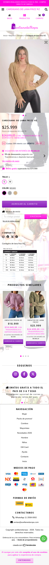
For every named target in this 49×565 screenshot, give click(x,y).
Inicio (5, 36)
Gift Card (24, 447)
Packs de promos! (24, 419)
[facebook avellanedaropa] (24, 374)
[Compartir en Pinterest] (16, 236)
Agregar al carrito (13, 341)
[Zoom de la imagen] (46, 42)
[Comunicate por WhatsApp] (43, 538)
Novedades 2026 (24, 433)
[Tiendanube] (24, 546)
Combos (24, 423)
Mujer (24, 414)
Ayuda (24, 452)
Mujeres (12, 36)
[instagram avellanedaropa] (15, 374)
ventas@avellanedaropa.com (26, 522)
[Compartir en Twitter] (12, 236)
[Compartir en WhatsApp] (3, 236)
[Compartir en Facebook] (8, 236)
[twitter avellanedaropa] (33, 374)
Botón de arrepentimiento (27, 540)
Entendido (25, 560)
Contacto (24, 456)
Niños (24, 442)
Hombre (24, 438)
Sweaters (20, 36)
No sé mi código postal (11, 221)
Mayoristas (24, 428)
